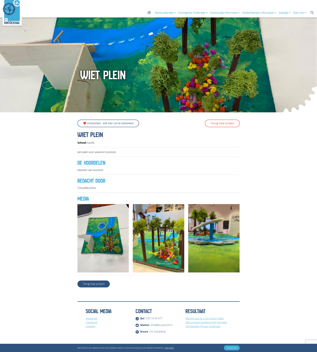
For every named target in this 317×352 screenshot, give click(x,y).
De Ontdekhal (153, 331)
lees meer (169, 347)
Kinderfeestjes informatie (258, 12)
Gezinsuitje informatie (224, 12)
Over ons (298, 12)
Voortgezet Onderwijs (191, 12)
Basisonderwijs (164, 12)
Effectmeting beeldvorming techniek (206, 322)
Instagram (92, 318)
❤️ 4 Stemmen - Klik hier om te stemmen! (108, 123)
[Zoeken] (312, 12)
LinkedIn (91, 326)
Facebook (91, 322)
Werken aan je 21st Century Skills (204, 318)
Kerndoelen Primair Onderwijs (202, 326)
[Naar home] (11, 12)
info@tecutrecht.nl (156, 325)
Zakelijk (283, 12)
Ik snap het (232, 347)
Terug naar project (222, 123)
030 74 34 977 (151, 318)
